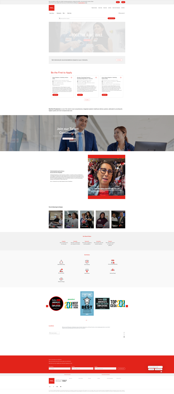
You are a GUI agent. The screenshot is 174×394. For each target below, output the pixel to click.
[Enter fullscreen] (124, 337)
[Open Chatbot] (161, 371)
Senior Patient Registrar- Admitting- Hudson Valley (109, 78)
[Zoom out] (124, 334)
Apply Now (55, 94)
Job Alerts (109, 7)
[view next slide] (127, 306)
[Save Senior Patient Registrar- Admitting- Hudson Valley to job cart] (121, 77)
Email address (51, 366)
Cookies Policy (118, 378)
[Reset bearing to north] (124, 335)
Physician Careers (94, 7)
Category (73, 366)
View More (87, 99)
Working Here (59, 13)
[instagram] (57, 387)
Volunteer (89, 378)
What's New (69, 13)
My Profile (123, 7)
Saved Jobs (105, 7)
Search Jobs (100, 7)
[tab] (86, 320)
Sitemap (99, 378)
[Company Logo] (51, 7)
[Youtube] (61, 387)
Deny (118, 2)
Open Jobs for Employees (116, 7)
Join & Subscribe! (121, 368)
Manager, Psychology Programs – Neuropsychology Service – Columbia (85, 78)
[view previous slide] (47, 306)
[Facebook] (53, 387)
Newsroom (70, 378)
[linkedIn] (50, 387)
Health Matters (81, 378)
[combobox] (83, 18)
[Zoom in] (124, 332)
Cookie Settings (81, 2)
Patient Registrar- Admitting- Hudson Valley (60, 78)
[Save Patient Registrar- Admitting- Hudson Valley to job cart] (71, 77)
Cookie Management (110, 378)
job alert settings (75, 363)
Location (95, 366)
